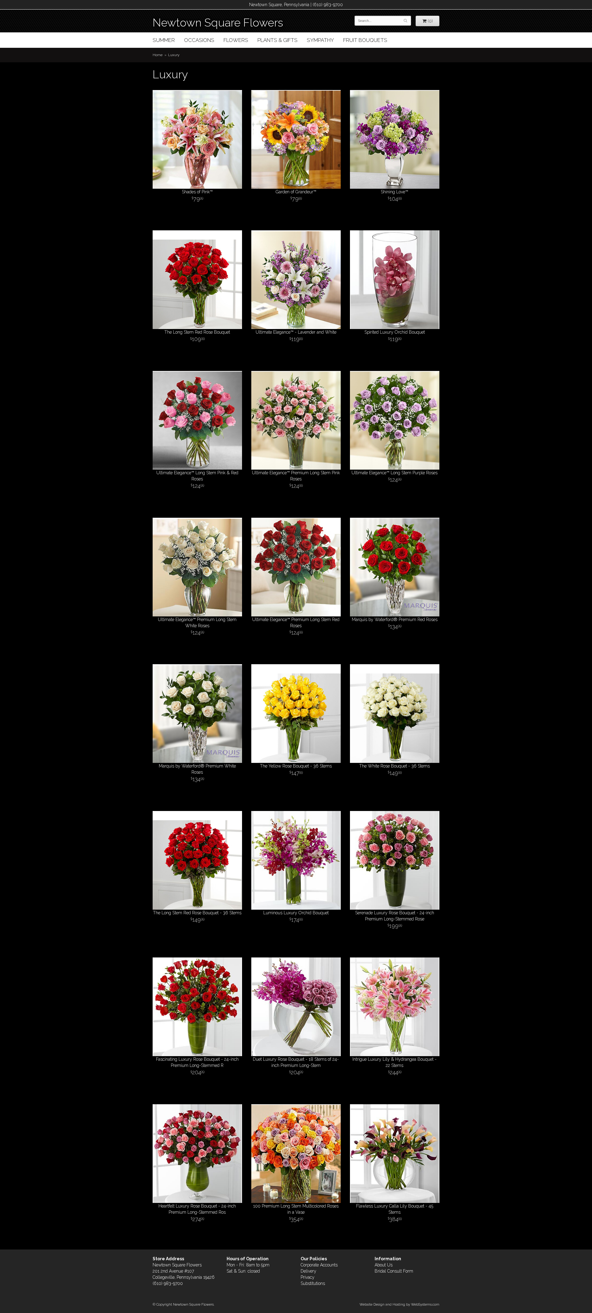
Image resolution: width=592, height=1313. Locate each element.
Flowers (236, 40)
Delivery (308, 1271)
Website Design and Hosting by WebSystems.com (399, 1304)
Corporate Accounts (319, 1264)
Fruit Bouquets (365, 40)
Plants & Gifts (277, 40)
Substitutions (313, 1283)
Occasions (199, 40)
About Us (384, 1264)
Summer (164, 40)
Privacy (307, 1277)
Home (157, 55)
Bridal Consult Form (394, 1271)
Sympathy (320, 40)
